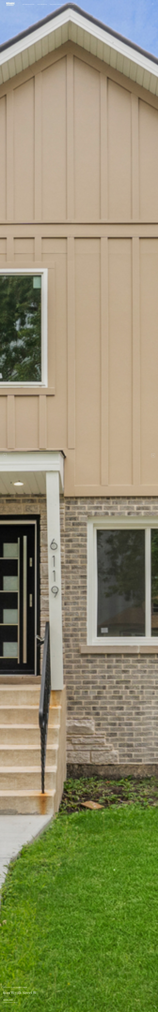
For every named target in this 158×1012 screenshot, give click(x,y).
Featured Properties (58, 4)
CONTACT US (72, 4)
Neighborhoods (28, 4)
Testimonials (42, 4)
